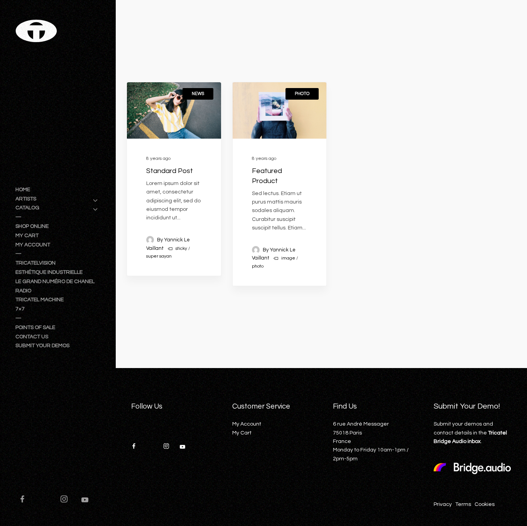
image (288, 258)
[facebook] (26, 500)
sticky (181, 248)
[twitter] (47, 500)
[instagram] (67, 500)
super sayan (159, 256)
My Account (246, 424)
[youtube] (84, 503)
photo (258, 266)
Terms (463, 504)
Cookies (485, 504)
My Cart (242, 433)
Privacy (443, 504)
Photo (302, 94)
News (198, 94)
